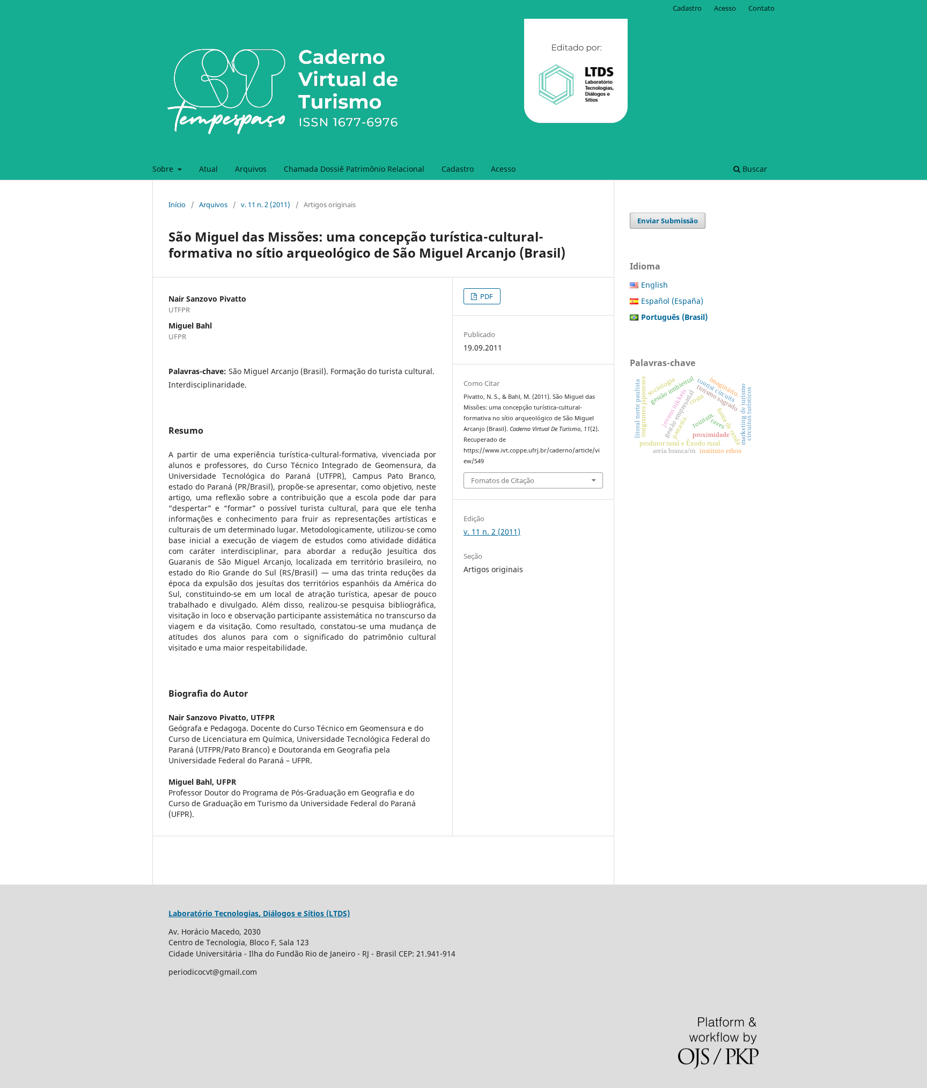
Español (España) (672, 301)
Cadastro (458, 169)
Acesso (503, 169)
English (654, 285)
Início (177, 204)
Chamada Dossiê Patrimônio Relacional (354, 169)
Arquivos (251, 169)
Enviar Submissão (667, 220)
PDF (486, 296)
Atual (208, 169)
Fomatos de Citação (502, 480)
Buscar (753, 169)
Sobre (163, 169)
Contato (761, 8)
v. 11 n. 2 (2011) (265, 204)
